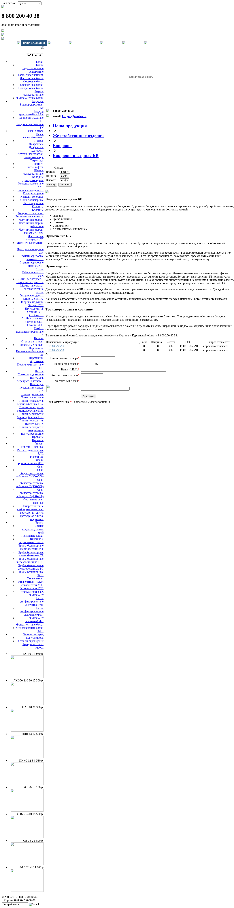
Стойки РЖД (35, 311)
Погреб (39, 140)
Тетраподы (37, 160)
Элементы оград (33, 634)
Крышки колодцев (32, 196)
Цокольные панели (32, 344)
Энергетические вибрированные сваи (30, 507)
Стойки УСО (35, 325)
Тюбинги (38, 163)
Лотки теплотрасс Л (31, 278)
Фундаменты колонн (31, 213)
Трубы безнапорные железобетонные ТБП (30, 560)
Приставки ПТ (34, 308)
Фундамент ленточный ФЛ (34, 619)
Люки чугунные (33, 203)
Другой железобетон (31, 153)
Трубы (39, 522)
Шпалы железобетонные (33, 172)
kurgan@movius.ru (74, 116)
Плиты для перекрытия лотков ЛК (32, 387)
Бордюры (38, 101)
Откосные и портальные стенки (31, 540)
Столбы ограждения (31, 641)
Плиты (39, 371)
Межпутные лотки (32, 285)
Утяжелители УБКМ (31, 581)
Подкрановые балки (31, 88)
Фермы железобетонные (33, 93)
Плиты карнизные (32, 397)
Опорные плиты (33, 298)
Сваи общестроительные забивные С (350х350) (30, 483)
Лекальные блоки (33, 535)
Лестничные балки (32, 78)
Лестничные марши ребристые (31, 224)
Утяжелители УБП (32, 588)
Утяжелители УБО (32, 585)
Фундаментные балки (30, 97)
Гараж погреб (35, 130)
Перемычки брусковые (36, 359)
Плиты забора (35, 637)
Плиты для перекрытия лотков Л (30, 379)
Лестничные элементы (29, 216)
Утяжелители (35, 578)
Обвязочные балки (32, 84)
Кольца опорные (33, 193)
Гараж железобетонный (33, 136)
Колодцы (38, 176)
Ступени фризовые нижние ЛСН (32, 264)
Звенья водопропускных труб (33, 529)
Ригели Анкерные (32, 446)
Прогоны (38, 436)
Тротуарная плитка (32, 512)
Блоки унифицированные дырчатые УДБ (32, 601)
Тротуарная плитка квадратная (32, 517)
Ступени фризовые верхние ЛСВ (32, 257)
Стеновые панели (32, 341)
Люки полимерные (32, 199)
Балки (40, 61)
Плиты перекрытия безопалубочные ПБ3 (30, 409)
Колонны (38, 206)
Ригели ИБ (37, 456)
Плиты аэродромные (31, 374)
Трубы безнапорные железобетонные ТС (31, 567)
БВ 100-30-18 (56, 350)
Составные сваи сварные (33, 501)
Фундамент (36, 594)
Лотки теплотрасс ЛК (30, 282)
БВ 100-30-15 (56, 346)
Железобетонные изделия (78, 135)
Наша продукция (34, 43)
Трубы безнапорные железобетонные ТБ (31, 554)
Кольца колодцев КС (31, 190)
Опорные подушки (32, 295)
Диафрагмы (36, 144)
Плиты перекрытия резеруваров (31, 428)
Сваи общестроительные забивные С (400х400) (30, 493)
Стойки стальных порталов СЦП (33, 320)
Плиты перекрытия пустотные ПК (31, 422)
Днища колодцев (33, 180)
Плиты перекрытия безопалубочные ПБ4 (30, 415)
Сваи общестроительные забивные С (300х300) (30, 473)
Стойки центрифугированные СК (30, 331)
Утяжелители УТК (32, 591)
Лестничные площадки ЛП (35, 238)
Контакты (134, 43)
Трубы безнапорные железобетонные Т (31, 547)
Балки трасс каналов (31, 74)
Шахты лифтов (34, 167)
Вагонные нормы (86, 43)
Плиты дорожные (32, 394)
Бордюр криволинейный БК (31, 113)
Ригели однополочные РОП (31, 461)
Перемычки (36, 348)
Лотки (40, 269)
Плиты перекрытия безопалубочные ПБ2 (30, 402)
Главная (8, 43)
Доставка (60, 43)
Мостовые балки (33, 81)
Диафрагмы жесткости (36, 149)
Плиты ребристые (32, 433)
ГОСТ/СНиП (112, 43)
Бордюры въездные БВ (76, 155)
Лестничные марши (31, 219)
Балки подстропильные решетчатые (33, 68)
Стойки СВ (36, 315)
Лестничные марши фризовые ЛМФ (31, 231)
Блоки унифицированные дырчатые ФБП (32, 611)
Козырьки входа (34, 157)
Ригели (39, 443)
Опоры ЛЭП (36, 305)
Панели (39, 338)
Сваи (40, 466)
